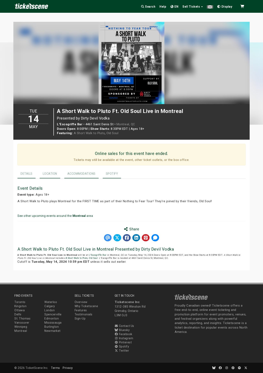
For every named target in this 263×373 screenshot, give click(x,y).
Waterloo (50, 302)
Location (50, 173)
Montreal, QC (126, 124)
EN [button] (176, 6)
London (49, 310)
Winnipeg (20, 326)
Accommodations (81, 173)
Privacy (68, 368)
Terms (55, 368)
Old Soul (112, 133)
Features (81, 310)
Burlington (51, 326)
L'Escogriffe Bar (97, 255)
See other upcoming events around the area (55, 215)
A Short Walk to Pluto (89, 133)
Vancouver (21, 322)
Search (150, 6)
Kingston (20, 306)
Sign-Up (80, 318)
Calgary (49, 306)
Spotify (112, 173)
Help (162, 6)
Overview (81, 302)
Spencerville (52, 314)
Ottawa (19, 310)
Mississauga (53, 322)
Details (26, 173)
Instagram (125, 338)
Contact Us (126, 326)
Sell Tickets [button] (191, 6)
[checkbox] (224, 6)
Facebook (125, 334)
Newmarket (52, 330)
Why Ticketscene (86, 306)
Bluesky (124, 330)
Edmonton (51, 318)
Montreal (20, 330)
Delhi (17, 314)
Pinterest (125, 342)
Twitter (123, 350)
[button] (210, 6)
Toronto (19, 302)
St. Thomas (22, 318)
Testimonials (83, 314)
